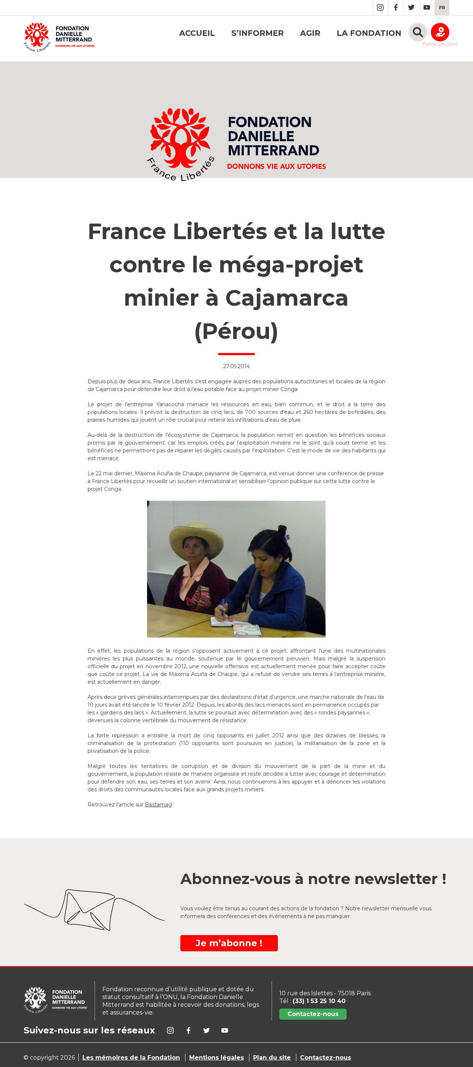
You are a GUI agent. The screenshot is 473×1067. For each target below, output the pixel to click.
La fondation (369, 33)
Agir (310, 33)
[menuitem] (442, 7)
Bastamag (158, 804)
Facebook (396, 7)
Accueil (197, 33)
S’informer (257, 33)
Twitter (411, 7)
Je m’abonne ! (229, 943)
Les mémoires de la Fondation (131, 1057)
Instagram (380, 7)
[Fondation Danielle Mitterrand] (59, 38)
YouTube (427, 7)
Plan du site (272, 1057)
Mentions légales (216, 1057)
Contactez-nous (312, 1013)
